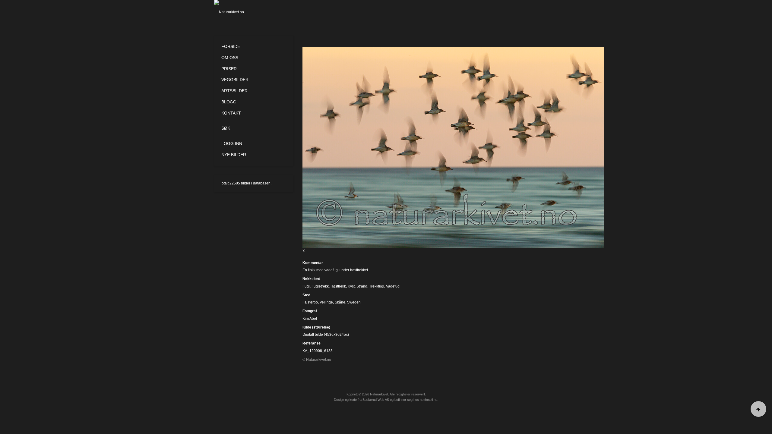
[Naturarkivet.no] (239, 12)
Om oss (229, 57)
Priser (229, 68)
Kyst (351, 286)
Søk (225, 128)
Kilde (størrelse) (316, 327)
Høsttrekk (338, 286)
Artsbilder (234, 90)
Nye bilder (233, 154)
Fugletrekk (320, 286)
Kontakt (231, 113)
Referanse (311, 343)
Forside (230, 46)
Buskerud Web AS (375, 399)
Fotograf (309, 311)
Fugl (306, 286)
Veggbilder (234, 79)
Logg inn (231, 143)
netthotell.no (428, 399)
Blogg (228, 101)
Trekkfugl (376, 286)
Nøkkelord (311, 279)
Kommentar (312, 263)
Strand (361, 286)
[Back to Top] (758, 409)
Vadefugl (393, 286)
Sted (306, 295)
